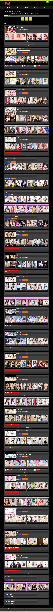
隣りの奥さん (22, 505)
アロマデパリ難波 (34, 212)
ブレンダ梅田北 (23, 305)
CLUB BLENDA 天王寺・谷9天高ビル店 (23, 50)
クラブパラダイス (12, 212)
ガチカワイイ (19, 72)
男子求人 (35, 7)
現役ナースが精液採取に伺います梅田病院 (23, 212)
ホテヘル (15, 15)
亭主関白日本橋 (19, 409)
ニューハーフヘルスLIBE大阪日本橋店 (11, 216)
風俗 (6, 15)
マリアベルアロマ (20, 377)
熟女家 (16, 505)
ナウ (5, 608)
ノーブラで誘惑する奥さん (12, 505)
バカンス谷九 (28, 212)
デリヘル (10, 15)
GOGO (38, 212)
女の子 (18, 7)
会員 (47, 1)
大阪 (6, 608)
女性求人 (44, 7)
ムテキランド (19, 91)
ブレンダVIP (19, 255)
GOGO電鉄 (17, 212)
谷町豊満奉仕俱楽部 (8, 594)
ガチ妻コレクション (20, 109)
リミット (44, 590)
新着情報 (26, 7)
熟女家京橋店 (7, 192)
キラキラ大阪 (19, 137)
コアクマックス (12, 305)
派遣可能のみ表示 (7, 23)
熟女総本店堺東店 (20, 555)
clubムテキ (33, 305)
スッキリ (6, 176)
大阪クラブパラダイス (20, 27)
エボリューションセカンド (7, 305)
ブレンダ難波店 (19, 233)
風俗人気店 (8, 7)
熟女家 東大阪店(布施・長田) (10, 601)
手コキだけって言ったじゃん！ (46, 212)
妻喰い (18, 532)
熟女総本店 (6, 212)
